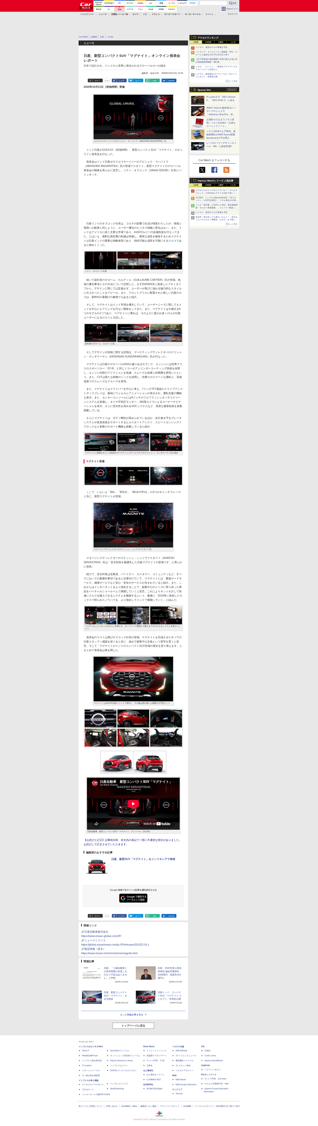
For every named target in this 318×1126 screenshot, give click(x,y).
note (154, 81)
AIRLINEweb (181, 1050)
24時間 (208, 42)
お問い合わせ (112, 1106)
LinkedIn (171, 81)
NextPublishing (117, 1088)
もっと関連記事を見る (131, 1014)
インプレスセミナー (119, 1065)
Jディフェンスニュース (186, 1055)
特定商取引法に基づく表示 (228, 1106)
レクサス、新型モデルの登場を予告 (211, 47)
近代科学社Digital (154, 1088)
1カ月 (233, 42)
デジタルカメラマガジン (93, 1084)
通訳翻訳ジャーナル (184, 1060)
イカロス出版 (178, 1046)
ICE (203, 1046)
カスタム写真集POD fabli (217, 1084)
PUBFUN (205, 1065)
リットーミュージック (156, 1050)
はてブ (138, 81)
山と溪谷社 (148, 1070)
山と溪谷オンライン (155, 1074)
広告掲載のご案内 (129, 1106)
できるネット (88, 1089)
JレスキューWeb (183, 1065)
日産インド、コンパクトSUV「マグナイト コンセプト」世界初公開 (170, 995)
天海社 (208, 1050)
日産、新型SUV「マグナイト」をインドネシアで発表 (143, 859)
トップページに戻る (133, 1025)
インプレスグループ (203, 1106)
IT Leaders (87, 1065)
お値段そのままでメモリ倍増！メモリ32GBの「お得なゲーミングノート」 (221, 122)
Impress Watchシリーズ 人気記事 (215, 180)
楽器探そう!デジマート (157, 1055)
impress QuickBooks (214, 1060)
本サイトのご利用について (90, 1106)
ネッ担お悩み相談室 (91, 1075)
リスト (107, 81)
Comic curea (210, 1055)
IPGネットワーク (208, 1074)
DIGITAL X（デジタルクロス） (123, 1070)
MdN (174, 1075)
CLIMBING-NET (154, 1079)
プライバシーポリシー (170, 1106)
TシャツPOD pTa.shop (215, 1079)
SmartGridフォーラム (119, 1050)
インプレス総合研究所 (92, 1060)
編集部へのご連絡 (148, 1106)
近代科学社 (148, 1084)
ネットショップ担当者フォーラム (125, 1055)
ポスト (97, 81)
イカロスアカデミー (184, 1070)
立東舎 (150, 1065)
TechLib (179, 1093)
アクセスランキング (208, 37)
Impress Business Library (121, 1060)
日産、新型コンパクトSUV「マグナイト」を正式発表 (115, 995)
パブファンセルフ (212, 1069)
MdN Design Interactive (186, 1084)
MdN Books (181, 1079)
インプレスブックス (119, 1084)
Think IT (85, 1050)
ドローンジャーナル (91, 1070)
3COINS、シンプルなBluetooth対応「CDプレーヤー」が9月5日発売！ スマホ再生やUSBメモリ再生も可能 (217, 200)
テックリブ (177, 1089)
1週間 (220, 42)
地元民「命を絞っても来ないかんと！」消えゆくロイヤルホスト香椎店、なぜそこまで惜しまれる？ (216, 220)
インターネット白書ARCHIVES (96, 1094)
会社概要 (187, 1106)
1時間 (195, 42)
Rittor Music (149, 1046)
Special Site (204, 90)
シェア (121, 81)
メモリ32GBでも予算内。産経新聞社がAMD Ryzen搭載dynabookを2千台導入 (221, 134)
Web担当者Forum (90, 1055)
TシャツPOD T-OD (156, 1060)
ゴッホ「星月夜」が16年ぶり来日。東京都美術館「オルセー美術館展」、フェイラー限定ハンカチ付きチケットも (217, 208)
